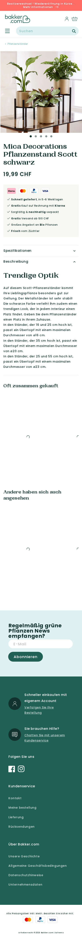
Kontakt (14, 798)
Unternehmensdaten (25, 884)
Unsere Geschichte (24, 856)
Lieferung (16, 817)
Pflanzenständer (18, 44)
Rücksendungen (21, 827)
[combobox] (47, 31)
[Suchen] (74, 31)
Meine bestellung (22, 807)
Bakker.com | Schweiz (52, 932)
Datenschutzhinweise (25, 875)
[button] (5, 31)
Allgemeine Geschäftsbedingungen (37, 866)
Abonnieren (25, 656)
